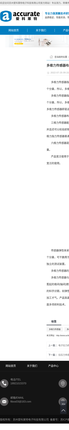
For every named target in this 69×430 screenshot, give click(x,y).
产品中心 (53, 366)
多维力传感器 (54, 329)
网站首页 (14, 30)
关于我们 (41, 30)
